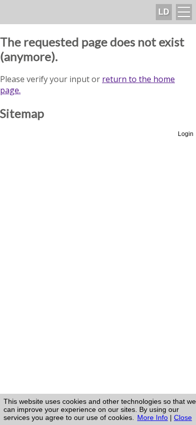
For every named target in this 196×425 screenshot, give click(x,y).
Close (183, 417)
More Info (152, 417)
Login (185, 133)
